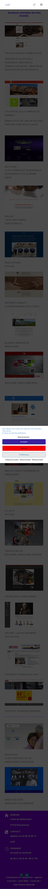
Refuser (24, 448)
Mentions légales (25, 459)
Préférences (24, 455)
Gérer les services (23, 437)
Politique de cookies (12, 459)
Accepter (24, 442)
